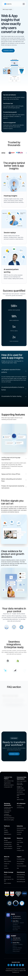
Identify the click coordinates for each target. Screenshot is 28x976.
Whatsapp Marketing (9, 817)
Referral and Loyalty (9, 819)
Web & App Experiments (20, 783)
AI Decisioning (20, 807)
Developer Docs (7, 844)
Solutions (6, 868)
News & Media (7, 861)
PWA (18, 797)
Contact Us (6, 863)
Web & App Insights (21, 781)
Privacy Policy (20, 863)
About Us (6, 859)
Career (5, 866)
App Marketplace (8, 848)
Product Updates (8, 846)
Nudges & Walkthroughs (20, 787)
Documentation (20, 861)
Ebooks (18, 848)
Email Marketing (21, 874)
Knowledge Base (21, 859)
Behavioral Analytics (9, 785)
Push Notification (21, 879)
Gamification (20, 792)
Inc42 (5, 874)
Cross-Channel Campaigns (7, 811)
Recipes (6, 840)
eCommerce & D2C (21, 828)
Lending (19, 834)
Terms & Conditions (21, 866)
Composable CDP (8, 787)
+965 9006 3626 (16, 938)
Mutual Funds (20, 830)
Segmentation (7, 783)
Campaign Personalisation (7, 815)
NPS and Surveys (21, 790)
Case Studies (20, 842)
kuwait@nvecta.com (17, 940)
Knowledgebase (8, 842)
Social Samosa (7, 877)
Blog (18, 844)
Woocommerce (7, 834)
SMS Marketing (20, 877)
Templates (19, 846)
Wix (5, 828)
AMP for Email (20, 799)
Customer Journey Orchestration (8, 808)
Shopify (6, 830)
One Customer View (8, 781)
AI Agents (19, 805)
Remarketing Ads (21, 881)
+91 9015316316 (16, 916)
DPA (18, 868)
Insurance (19, 832)
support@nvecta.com (17, 918)
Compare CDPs (20, 850)
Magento (6, 832)
